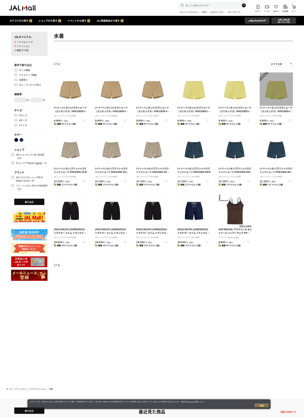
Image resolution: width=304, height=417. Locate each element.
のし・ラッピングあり (30, 84)
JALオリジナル (22, 37)
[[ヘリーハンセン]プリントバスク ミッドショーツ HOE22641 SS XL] (152, 150)
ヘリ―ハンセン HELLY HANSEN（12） (31, 187)
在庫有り (23, 79)
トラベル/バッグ (25, 41)
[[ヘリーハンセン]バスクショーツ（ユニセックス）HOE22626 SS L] (111, 89)
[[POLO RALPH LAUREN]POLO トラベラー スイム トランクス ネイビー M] (194, 211)
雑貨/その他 (22, 50)
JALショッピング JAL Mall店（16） (30, 156)
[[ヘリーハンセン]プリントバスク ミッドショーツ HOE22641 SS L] (111, 150)
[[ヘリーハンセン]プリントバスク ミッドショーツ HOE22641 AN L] (235, 150)
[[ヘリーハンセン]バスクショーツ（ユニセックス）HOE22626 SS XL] (152, 89)
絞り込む (29, 410)
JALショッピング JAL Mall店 (65, 115)
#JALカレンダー (217, 12)
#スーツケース (234, 12)
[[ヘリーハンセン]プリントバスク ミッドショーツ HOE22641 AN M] (194, 150)
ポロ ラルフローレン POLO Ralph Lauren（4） (29, 179)
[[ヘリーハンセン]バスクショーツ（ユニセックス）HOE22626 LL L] (235, 89)
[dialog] (149, 404)
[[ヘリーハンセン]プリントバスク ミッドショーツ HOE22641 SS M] (70, 150)
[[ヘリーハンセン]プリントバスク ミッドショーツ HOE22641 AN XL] (276, 150)
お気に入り (84, 120)
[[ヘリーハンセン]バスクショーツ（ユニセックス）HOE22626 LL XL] (276, 89)
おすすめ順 (276, 63)
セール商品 (24, 70)
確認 (262, 405)
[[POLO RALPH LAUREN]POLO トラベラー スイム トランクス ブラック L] (152, 211)
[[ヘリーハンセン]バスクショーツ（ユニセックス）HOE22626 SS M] (70, 89)
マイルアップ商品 (28, 74)
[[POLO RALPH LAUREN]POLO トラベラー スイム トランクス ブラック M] (111, 211)
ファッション (23, 46)
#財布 (204, 12)
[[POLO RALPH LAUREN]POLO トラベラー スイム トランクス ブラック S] (70, 211)
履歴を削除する (288, 411)
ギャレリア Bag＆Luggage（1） (32, 162)
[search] (244, 5)
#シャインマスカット (189, 12)
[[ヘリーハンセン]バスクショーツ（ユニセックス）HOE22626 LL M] (194, 89)
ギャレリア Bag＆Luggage (228, 237)
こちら (191, 402)
